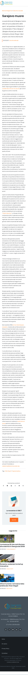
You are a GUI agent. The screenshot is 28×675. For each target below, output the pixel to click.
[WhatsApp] (15, 486)
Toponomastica (16, 471)
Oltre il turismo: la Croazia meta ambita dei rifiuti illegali (12, 585)
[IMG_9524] (7, 535)
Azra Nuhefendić (14, 40)
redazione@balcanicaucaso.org (10, 466)
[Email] (23, 486)
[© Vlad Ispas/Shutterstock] (7, 555)
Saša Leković (9, 588)
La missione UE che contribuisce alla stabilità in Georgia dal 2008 (12, 545)
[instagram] (5, 629)
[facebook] (9, 629)
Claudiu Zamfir (9, 568)
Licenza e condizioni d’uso (13, 662)
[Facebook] (3, 486)
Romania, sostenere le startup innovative (11, 565)
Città (6, 471)
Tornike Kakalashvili (10, 549)
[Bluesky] (7, 486)
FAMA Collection (7, 213)
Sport (9, 471)
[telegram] (20, 629)
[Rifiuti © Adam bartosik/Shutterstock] (7, 574)
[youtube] (12, 629)
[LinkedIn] (11, 486)
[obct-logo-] (13, 603)
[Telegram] (19, 486)
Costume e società (18, 10)
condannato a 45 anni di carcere (11, 88)
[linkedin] (16, 629)
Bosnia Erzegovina (7, 10)
